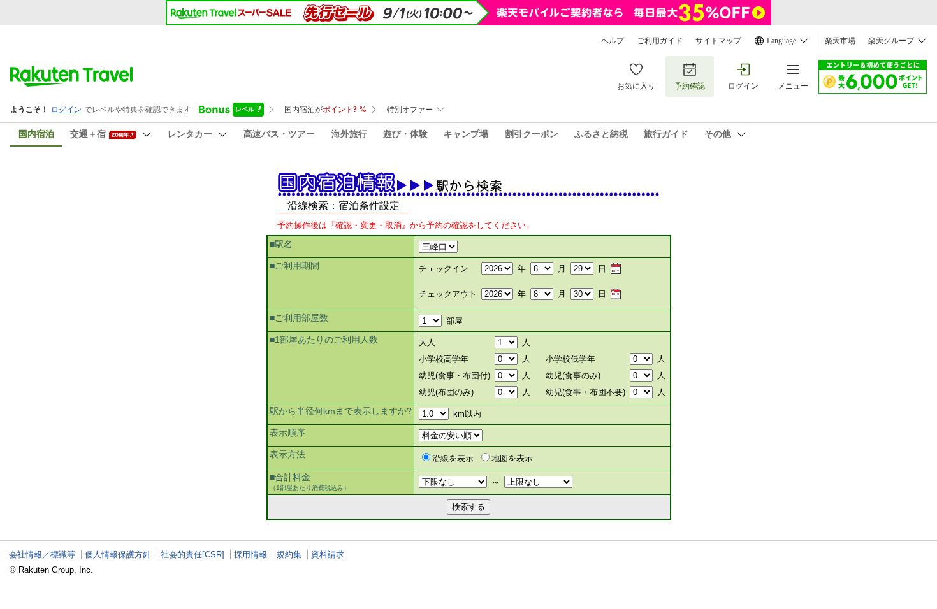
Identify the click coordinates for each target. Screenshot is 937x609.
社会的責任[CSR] (192, 554)
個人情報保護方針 (118, 554)
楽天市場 (840, 40)
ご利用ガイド (660, 40)
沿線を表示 (453, 458)
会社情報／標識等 (42, 554)
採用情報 (250, 554)
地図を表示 (512, 458)
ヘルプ (612, 40)
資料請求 (327, 554)
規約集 (289, 554)
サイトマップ (718, 40)
